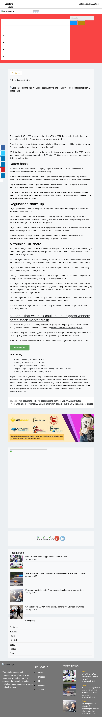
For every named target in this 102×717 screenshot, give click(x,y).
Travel (10, 49)
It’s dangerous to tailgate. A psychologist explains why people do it (54, 590)
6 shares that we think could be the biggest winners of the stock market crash (50, 318)
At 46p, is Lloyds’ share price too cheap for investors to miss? (44, 305)
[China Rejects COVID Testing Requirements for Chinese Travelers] (16, 612)
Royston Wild (16, 376)
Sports (10, 42)
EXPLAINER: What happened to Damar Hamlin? (46, 557)
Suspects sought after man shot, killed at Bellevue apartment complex (55, 573)
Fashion (13, 631)
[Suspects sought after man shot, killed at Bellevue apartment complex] (16, 579)
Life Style (11, 36)
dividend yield (16, 158)
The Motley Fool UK (18, 308)
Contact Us (12, 56)
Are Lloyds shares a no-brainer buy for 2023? (33, 371)
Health (10, 29)
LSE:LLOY (26, 136)
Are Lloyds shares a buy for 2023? (29, 362)
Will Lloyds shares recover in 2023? (29, 365)
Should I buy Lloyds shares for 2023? (30, 359)
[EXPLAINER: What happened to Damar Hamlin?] (16, 562)
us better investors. (18, 391)
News (12, 645)
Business (11, 22)
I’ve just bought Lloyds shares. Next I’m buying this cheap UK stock (43, 368)
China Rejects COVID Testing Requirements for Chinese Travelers (54, 607)
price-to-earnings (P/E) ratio (40, 155)
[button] (35, 17)
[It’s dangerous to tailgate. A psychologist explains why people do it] (16, 595)
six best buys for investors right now (66, 328)
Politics (13, 649)
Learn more (19, 347)
